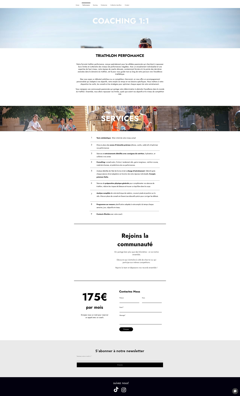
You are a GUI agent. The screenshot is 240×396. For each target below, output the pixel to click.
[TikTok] (116, 390)
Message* (122, 315)
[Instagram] (124, 390)
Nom (143, 298)
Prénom (122, 298)
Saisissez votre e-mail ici (84, 356)
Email (121, 307)
